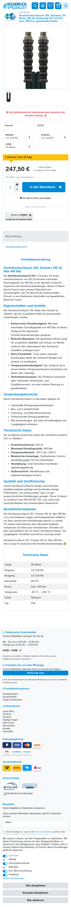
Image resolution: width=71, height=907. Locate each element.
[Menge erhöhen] (16, 184)
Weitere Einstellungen (14, 878)
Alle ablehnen (35, 900)
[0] (58, 5)
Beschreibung (13, 236)
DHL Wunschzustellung (20, 871)
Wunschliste (9, 725)
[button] (19, 216)
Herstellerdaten (10, 694)
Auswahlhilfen (10, 697)
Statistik (12, 859)
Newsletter (8, 731)
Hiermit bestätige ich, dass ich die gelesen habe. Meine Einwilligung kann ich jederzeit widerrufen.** (36, 833)
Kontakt (6, 728)
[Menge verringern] (16, 189)
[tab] (35, 236)
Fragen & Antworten (12, 700)
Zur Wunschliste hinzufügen (36, 198)
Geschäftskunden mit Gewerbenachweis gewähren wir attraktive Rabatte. (36, 114)
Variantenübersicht (16, 246)
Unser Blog (8, 711)
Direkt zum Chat (35, 673)
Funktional (14, 874)
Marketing (13, 867)
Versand (7, 717)
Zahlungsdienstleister (19, 863)
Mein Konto (8, 723)
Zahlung (7, 714)
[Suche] (35, 5)
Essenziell (14, 855)
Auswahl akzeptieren (35, 892)
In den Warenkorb (42, 187)
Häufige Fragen (10, 720)
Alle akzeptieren (36, 885)
